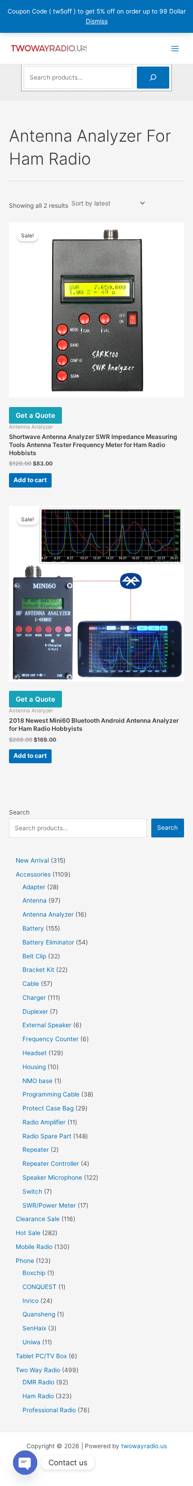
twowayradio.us (144, 1446)
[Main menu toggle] (175, 48)
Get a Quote (35, 415)
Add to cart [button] (30, 479)
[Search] (153, 78)
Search (19, 812)
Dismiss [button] (97, 21)
